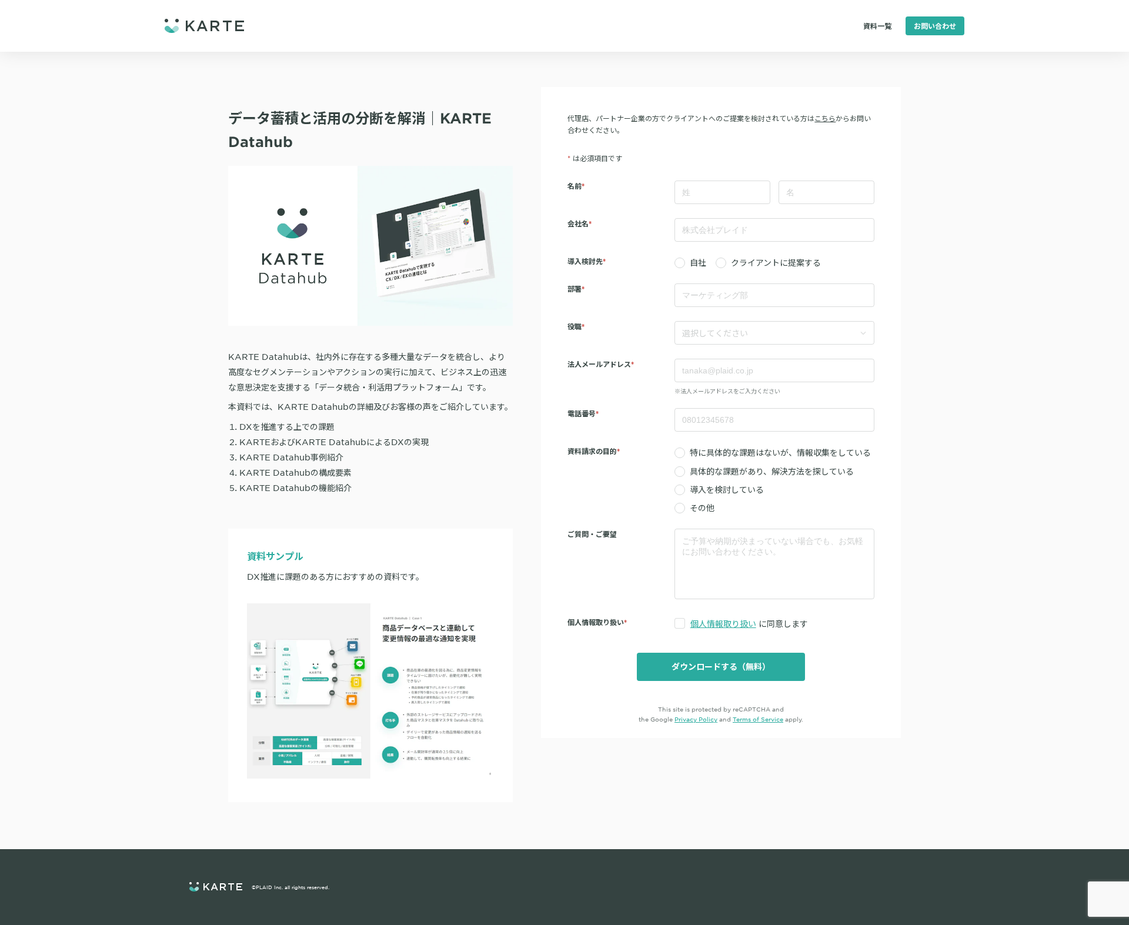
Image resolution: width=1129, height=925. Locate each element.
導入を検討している (727, 489)
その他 (702, 507)
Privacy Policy (695, 719)
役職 (574, 326)
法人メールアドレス (599, 364)
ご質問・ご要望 (592, 534)
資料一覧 (877, 26)
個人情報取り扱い (723, 623)
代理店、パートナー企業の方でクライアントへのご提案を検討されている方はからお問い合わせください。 (719, 124)
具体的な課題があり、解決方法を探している (772, 471)
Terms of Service (758, 719)
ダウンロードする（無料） (721, 667)
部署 (574, 288)
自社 (698, 262)
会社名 (578, 223)
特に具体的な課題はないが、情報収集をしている (780, 452)
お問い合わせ (935, 26)
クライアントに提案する (776, 262)
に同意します (749, 623)
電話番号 (581, 413)
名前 (574, 186)
